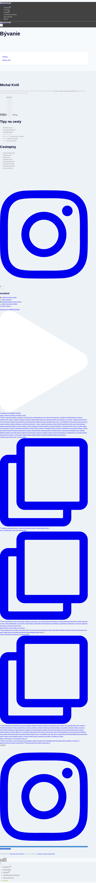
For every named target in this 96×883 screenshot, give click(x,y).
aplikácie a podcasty (12, 138)
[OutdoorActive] (9, 115)
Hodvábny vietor (7, 155)
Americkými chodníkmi (9, 166)
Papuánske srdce (7, 159)
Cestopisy (6, 7)
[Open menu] (1, 25)
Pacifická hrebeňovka (8, 161)
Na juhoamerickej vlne (9, 153)
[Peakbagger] (11, 115)
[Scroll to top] (1, 860)
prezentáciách (14, 136)
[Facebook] (1, 115)
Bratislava (5, 56)
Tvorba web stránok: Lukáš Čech (17, 853)
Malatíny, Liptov (6, 60)
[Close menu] (0, 863)
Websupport (40, 853)
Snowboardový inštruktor (10, 14)
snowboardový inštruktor (70, 91)
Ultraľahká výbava (8, 132)
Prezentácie (7, 9)
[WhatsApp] (15, 115)
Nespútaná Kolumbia (8, 163)
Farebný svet (6, 157)
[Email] (16, 115)
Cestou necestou (58, 91)
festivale (21, 136)
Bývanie (6, 19)
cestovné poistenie (12, 140)
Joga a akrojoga (8, 16)
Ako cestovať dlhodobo (9, 129)
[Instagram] (3, 115)
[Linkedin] (6, 115)
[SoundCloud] (13, 115)
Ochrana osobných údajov (49, 853)
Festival (6, 12)
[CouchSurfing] (7, 115)
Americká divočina (8, 168)
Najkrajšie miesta (7, 127)
